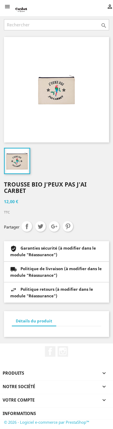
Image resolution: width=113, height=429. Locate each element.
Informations (19, 413)
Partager (27, 226)
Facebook (50, 351)
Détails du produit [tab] (34, 320)
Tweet (40, 226)
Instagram (63, 351)
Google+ (54, 226)
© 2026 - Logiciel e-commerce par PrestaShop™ (46, 422)
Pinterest (68, 226)
